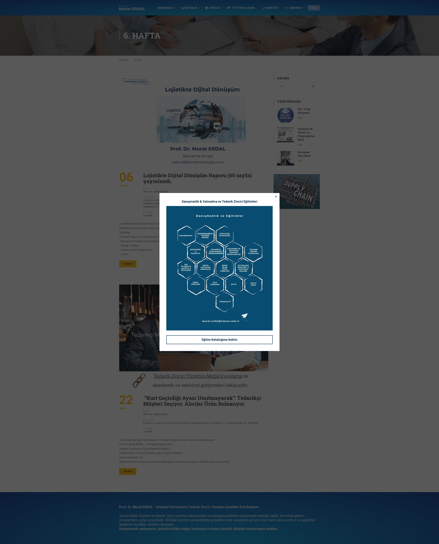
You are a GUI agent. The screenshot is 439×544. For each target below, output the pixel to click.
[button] (275, 196)
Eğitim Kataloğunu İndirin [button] (219, 339)
